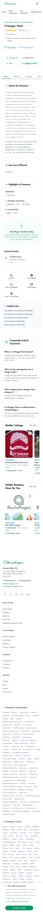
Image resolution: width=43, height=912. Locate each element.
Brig (11, 848)
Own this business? (27, 47)
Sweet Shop (15, 746)
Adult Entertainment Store (11, 777)
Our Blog (6, 668)
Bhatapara (21, 851)
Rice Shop (24, 777)
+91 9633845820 (24, 580)
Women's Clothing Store (10, 731)
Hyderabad (33, 836)
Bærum (26, 860)
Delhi (12, 830)
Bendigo (21, 876)
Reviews (17, 76)
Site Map (5, 681)
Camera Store (33, 768)
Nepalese (30, 789)
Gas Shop (22, 759)
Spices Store (7, 728)
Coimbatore (28, 870)
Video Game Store (31, 808)
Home (4, 12)
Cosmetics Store (28, 749)
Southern (5, 771)
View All (32, 425)
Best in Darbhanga (13, 12)
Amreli (24, 845)
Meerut (18, 854)
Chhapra (5, 851)
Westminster (6, 864)
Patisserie (22, 771)
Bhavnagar (32, 867)
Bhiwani (29, 848)
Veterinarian (16, 805)
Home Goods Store (20, 765)
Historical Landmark (9, 786)
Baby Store (6, 740)
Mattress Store (7, 762)
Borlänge (29, 876)
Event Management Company (21, 715)
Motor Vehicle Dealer (9, 759)
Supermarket (36, 731)
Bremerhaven (7, 882)
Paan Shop (31, 783)
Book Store (16, 734)
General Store (25, 731)
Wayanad (6, 830)
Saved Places (7, 640)
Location (28, 76)
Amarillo (14, 873)
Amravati (13, 851)
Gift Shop (17, 725)
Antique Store (36, 811)
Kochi (26, 836)
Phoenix (19, 827)
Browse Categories (9, 636)
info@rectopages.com (10, 584)
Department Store (28, 734)
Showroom (27, 756)
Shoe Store (6, 737)
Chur (23, 848)
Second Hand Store (9, 789)
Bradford (22, 873)
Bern (30, 854)
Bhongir (13, 876)
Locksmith (18, 756)
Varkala (27, 827)
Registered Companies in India (12, 623)
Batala (18, 845)
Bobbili (32, 864)
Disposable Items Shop (10, 768)
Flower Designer (28, 805)
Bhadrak (12, 870)
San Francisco (33, 830)
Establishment (7, 811)
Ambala (15, 882)
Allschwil (11, 854)
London (5, 833)
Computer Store (16, 749)
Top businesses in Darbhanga (14, 321)
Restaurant (10, 460)
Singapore (37, 833)
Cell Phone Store (18, 728)
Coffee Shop (33, 774)
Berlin (12, 867)
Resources (6, 616)
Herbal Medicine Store (32, 796)
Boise (4, 854)
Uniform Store (7, 765)
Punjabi (38, 749)
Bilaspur (11, 845)
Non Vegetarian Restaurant (19, 752)
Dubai (4, 836)
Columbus (15, 864)
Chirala (17, 848)
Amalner (23, 882)
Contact (5, 688)
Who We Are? (7, 661)
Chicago (12, 827)
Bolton (20, 870)
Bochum (29, 851)
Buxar (11, 857)
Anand (37, 842)
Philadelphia (35, 827)
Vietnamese (21, 789)
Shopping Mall (7, 725)
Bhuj (19, 842)
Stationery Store (19, 799)
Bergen (37, 857)
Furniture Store (27, 737)
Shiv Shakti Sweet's (13, 525)
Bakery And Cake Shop (28, 740)
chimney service (8, 756)
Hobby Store (30, 762)
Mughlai (20, 786)
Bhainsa (36, 870)
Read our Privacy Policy (20, 901)
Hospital (5, 719)
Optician (36, 759)
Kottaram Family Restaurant (16, 462)
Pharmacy (20, 796)
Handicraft (14, 771)
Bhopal (25, 842)
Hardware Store (30, 746)
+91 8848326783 (9, 580)
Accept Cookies (19, 908)
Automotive (6, 715)
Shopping (19, 719)
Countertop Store (34, 802)
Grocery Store (27, 725)
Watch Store (23, 793)
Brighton (5, 848)
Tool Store (23, 802)
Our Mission (6, 664)
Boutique (14, 712)
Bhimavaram (7, 879)
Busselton (5, 867)
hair (22, 746)
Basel (16, 857)
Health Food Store (8, 796)
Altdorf (5, 845)
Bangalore (6, 839)
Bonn (35, 854)
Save (10, 63)
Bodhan (31, 845)
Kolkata (21, 839)
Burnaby (21, 879)
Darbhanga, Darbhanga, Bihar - (17, 262)
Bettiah (5, 857)
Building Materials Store (10, 783)
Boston (15, 879)
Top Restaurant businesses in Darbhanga (18, 310)
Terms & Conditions (9, 647)
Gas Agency (7, 805)
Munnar (5, 827)
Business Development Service (12, 722)
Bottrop (25, 867)
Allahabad (6, 873)
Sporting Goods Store (10, 774)
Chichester (24, 864)
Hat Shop (23, 783)
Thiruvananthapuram (9, 842)
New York (19, 836)
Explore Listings (7, 609)
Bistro (35, 786)
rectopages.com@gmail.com (13, 586)
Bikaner (13, 860)
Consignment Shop (9, 780)
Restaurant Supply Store (10, 802)
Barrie (18, 867)
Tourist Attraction (29, 722)
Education (36, 715)
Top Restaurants (24, 12)
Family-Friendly (7, 743)
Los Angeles (13, 833)
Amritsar (30, 882)
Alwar (31, 842)
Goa (30, 833)
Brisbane (29, 873)
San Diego (23, 833)
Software (33, 712)
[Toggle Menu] (37, 3)
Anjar (36, 851)
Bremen (37, 848)
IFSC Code (6, 619)
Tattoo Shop (23, 768)
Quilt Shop (6, 808)
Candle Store (32, 771)
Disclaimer (6, 644)
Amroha (33, 860)
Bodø (20, 860)
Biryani (32, 743)
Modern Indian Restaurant (21, 811)
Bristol (31, 857)
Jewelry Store (7, 734)
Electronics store (31, 728)
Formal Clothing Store (10, 793)
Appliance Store (19, 762)
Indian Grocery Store (21, 743)
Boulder (29, 879)
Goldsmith (6, 752)
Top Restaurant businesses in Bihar (16, 318)
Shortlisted (6, 612)
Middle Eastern (21, 780)
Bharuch (5, 870)
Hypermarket (16, 737)
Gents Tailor (23, 774)
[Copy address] (8, 44)
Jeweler (29, 759)
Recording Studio (17, 808)
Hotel (11, 719)
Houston (11, 836)
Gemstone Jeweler (8, 814)
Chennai (14, 839)
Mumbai (19, 830)
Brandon (36, 876)
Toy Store (6, 746)
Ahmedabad (30, 839)
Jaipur (25, 830)
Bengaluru (23, 857)
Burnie (25, 854)
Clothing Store (23, 712)
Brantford (6, 876)
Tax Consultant (7, 799)
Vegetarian (15, 740)
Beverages (33, 777)
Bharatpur (6, 860)
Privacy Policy (7, 692)
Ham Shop (28, 786)
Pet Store (5, 749)
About (6, 76)
